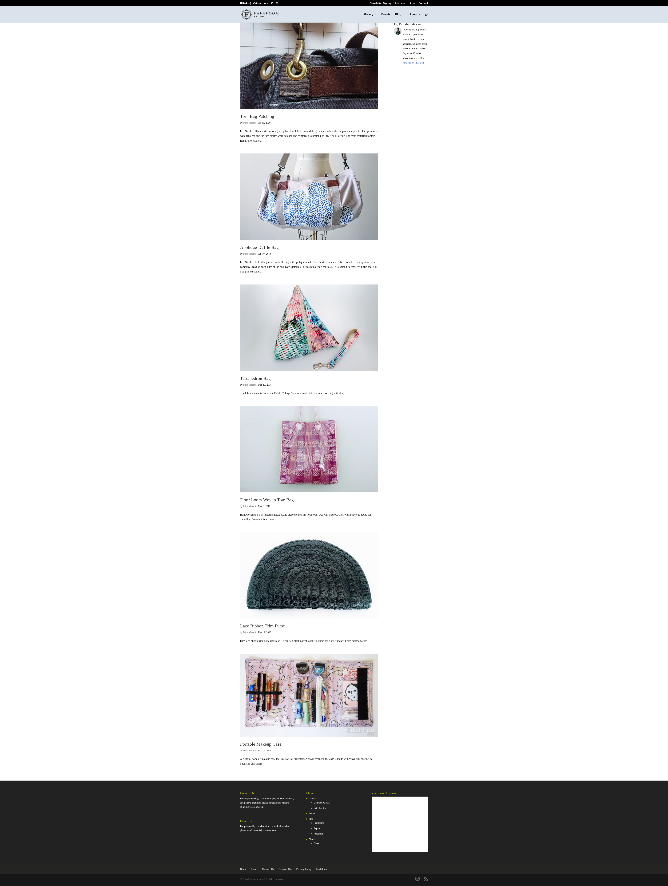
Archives (400, 3)
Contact (423, 3)
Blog (398, 14)
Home (243, 869)
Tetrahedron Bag (255, 378)
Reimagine (319, 823)
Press (316, 843)
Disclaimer (321, 869)
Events (386, 14)
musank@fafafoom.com (264, 830)
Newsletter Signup (381, 3)
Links (412, 3)
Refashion (318, 833)
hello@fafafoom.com (253, 807)
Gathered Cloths (321, 802)
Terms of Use (285, 869)
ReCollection (320, 808)
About (413, 14)
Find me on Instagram (413, 62)
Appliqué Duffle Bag (259, 247)
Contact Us (268, 869)
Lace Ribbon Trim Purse (262, 625)
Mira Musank (249, 122)
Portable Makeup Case (260, 744)
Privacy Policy (303, 869)
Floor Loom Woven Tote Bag (267, 499)
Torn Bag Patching (257, 116)
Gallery (368, 14)
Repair (317, 828)
